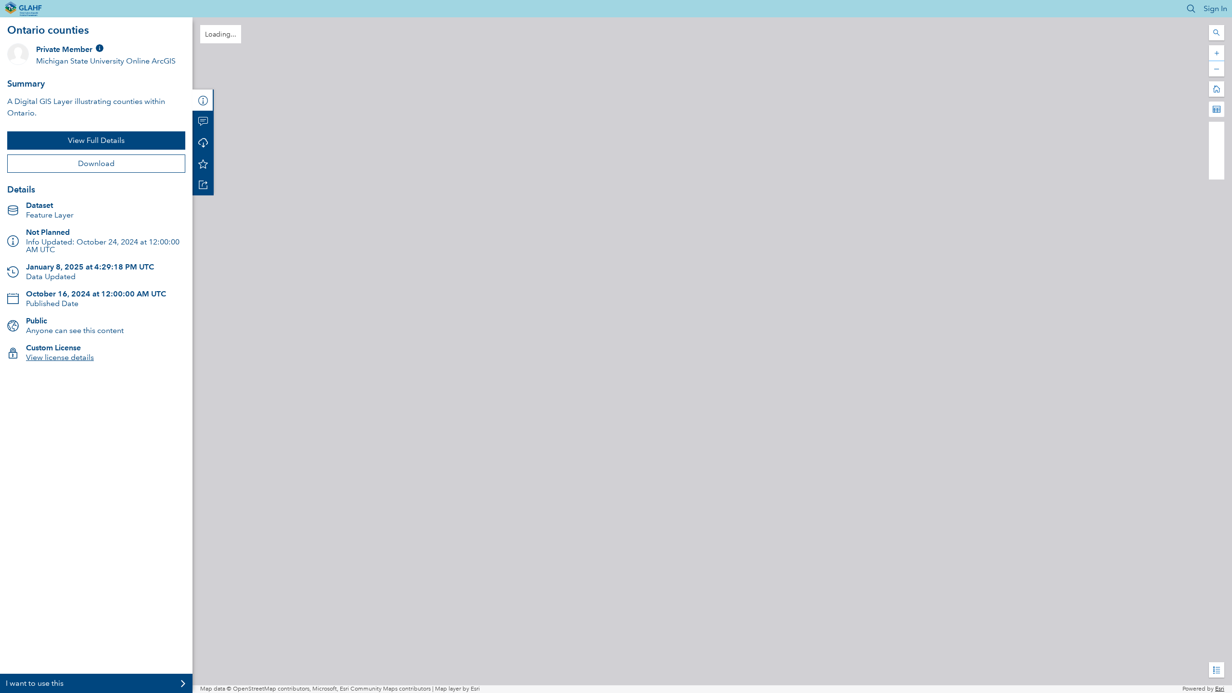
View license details (60, 357)
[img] (99, 48)
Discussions (203, 121)
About (203, 100)
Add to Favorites (203, 163)
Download (96, 163)
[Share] (203, 184)
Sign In (1215, 8)
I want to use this (35, 683)
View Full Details (96, 140)
